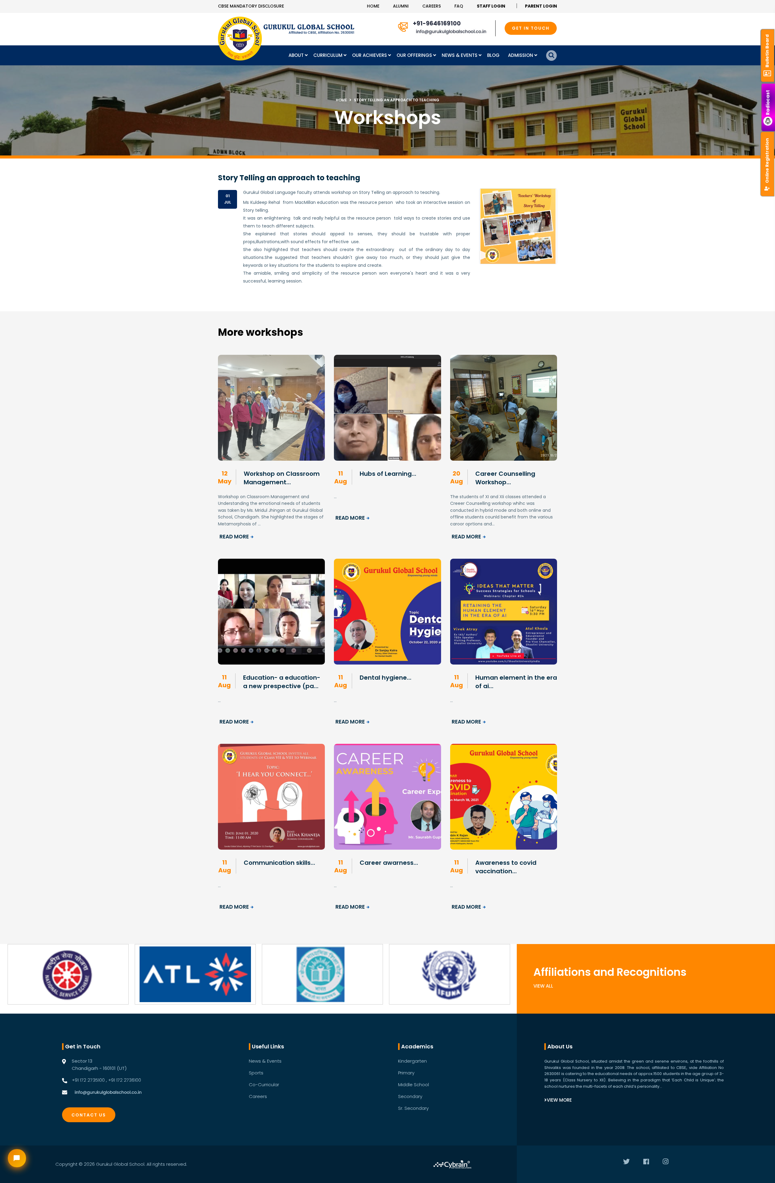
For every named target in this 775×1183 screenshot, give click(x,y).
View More (559, 1100)
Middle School (413, 1084)
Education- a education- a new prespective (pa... (281, 681)
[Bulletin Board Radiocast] (768, 6)
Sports (256, 1073)
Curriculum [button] (328, 55)
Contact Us (88, 1115)
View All (543, 986)
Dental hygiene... (385, 677)
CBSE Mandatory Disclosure (251, 6)
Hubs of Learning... (388, 473)
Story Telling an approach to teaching (396, 100)
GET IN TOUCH (530, 28)
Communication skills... (279, 862)
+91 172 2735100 (88, 1080)
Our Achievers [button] (370, 55)
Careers (431, 6)
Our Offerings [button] (415, 55)
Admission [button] (521, 55)
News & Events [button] (460, 55)
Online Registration (767, 160)
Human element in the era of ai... (516, 681)
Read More (234, 536)
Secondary (410, 1096)
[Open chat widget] (17, 1158)
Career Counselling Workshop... (505, 477)
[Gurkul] (240, 38)
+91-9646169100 (437, 23)
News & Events (265, 1061)
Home (373, 6)
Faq (458, 6)
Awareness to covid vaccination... (505, 866)
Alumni (401, 6)
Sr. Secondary (413, 1108)
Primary (406, 1073)
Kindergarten (412, 1061)
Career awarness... (389, 862)
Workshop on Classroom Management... (282, 477)
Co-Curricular (264, 1084)
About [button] (297, 55)
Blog (493, 55)
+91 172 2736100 (124, 1080)
